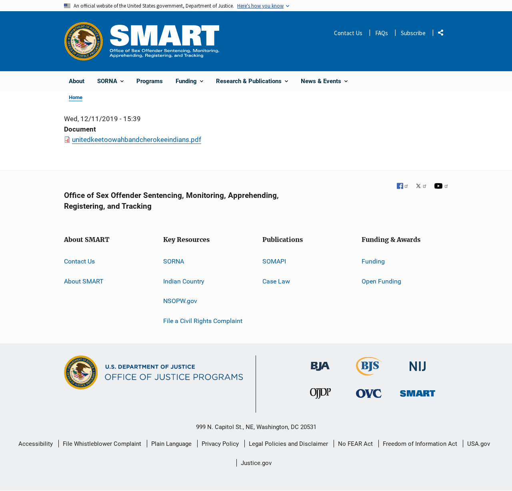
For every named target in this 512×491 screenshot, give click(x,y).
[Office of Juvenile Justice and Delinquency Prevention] (320, 395)
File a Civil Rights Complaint (202, 321)
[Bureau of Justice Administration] (320, 362)
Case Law (276, 281)
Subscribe (413, 33)
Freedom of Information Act (420, 443)
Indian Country (183, 281)
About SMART (84, 281)
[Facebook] (403, 187)
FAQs (381, 33)
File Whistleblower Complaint (102, 443)
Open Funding (381, 281)
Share (443, 34)
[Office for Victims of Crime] (369, 393)
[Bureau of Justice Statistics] (369, 372)
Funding (373, 261)
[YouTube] (441, 187)
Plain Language (171, 443)
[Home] (164, 41)
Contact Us (348, 33)
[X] (421, 187)
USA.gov (478, 443)
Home (75, 97)
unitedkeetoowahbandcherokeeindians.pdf (136, 140)
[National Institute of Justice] (418, 363)
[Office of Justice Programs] (83, 41)
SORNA (173, 261)
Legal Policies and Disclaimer (288, 443)
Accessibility (35, 443)
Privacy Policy (220, 443)
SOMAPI (274, 261)
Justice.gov (256, 463)
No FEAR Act (355, 443)
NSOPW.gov (180, 301)
